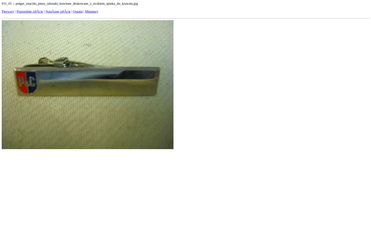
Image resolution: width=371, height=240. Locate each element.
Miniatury (91, 11)
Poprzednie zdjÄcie (30, 11)
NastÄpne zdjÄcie (58, 11)
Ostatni (78, 11)
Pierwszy (8, 11)
